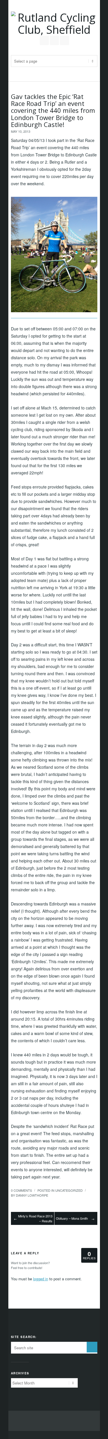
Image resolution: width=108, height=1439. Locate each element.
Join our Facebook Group (54, 40)
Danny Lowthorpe (32, 1195)
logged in (40, 1278)
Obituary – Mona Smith (72, 1218)
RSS (64, 40)
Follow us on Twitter (44, 40)
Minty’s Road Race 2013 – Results (35, 1218)
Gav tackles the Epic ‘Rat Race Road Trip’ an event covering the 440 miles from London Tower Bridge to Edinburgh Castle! (53, 110)
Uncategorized (69, 1190)
